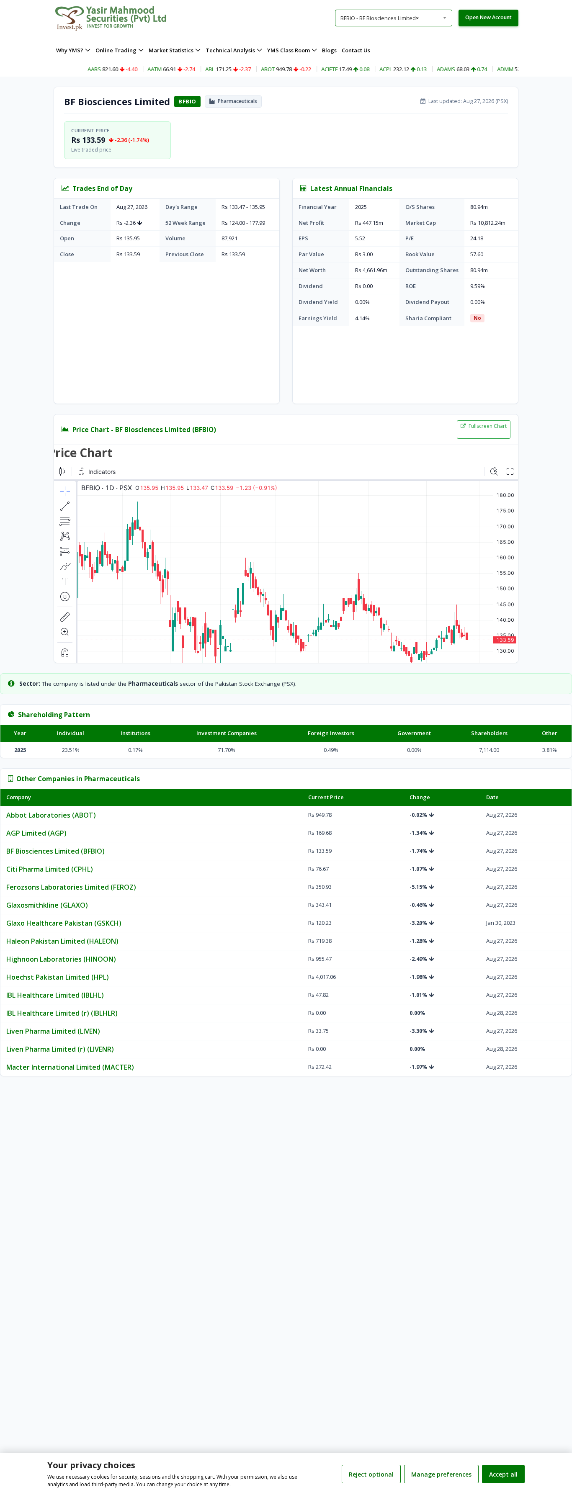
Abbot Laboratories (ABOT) (51, 815)
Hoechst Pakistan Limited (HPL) (57, 977)
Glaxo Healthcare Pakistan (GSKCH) (63, 923)
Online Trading (116, 50)
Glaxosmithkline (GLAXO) (47, 905)
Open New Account (488, 17)
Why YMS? (69, 50)
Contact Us (356, 50)
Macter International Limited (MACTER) (70, 1067)
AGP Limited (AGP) (36, 833)
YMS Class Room (288, 50)
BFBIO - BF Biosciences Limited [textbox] (379, 18)
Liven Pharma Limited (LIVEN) (53, 1031)
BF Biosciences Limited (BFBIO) (55, 851)
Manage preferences (441, 1474)
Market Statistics (171, 50)
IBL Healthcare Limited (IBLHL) (55, 995)
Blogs (329, 50)
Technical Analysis (230, 50)
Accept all (503, 1474)
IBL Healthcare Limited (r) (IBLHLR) (62, 1013)
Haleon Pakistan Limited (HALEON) (62, 941)
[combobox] (393, 18)
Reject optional (371, 1474)
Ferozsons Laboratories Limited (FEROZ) (71, 887)
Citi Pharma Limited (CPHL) (49, 869)
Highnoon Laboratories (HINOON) (61, 959)
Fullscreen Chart (487, 426)
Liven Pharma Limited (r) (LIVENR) (60, 1049)
